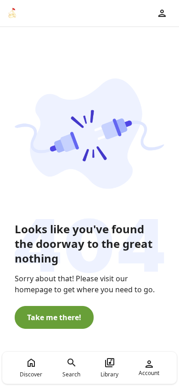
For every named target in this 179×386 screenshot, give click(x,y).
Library (109, 374)
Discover (31, 374)
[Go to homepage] (12, 13)
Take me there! (54, 317)
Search (71, 374)
